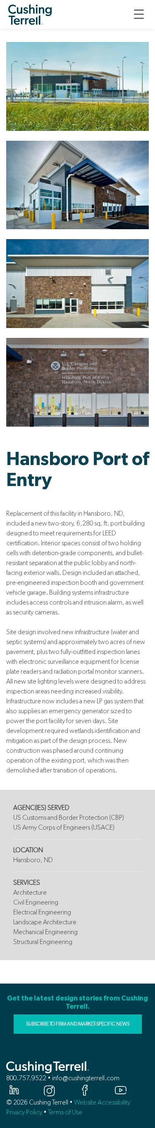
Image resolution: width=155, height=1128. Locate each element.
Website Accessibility (102, 1102)
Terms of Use (65, 1112)
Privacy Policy (24, 1112)
